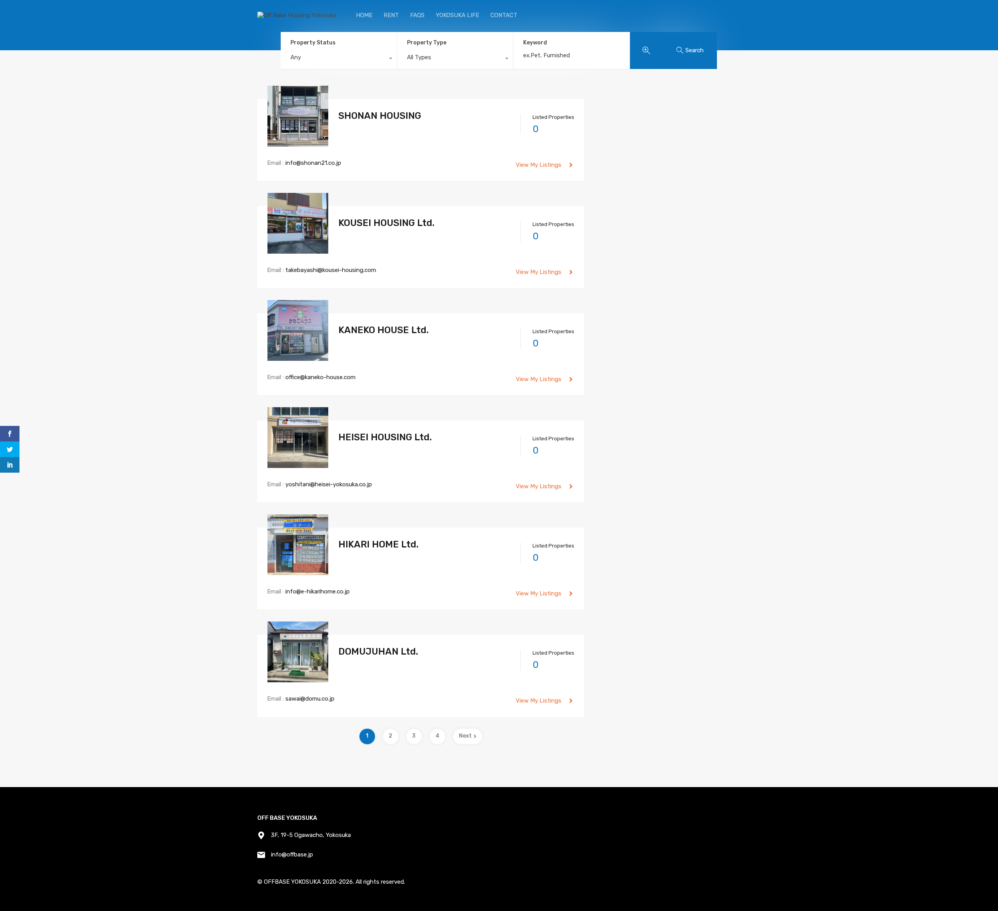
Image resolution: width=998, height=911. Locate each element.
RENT (391, 15)
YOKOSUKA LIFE (457, 15)
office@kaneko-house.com (320, 377)
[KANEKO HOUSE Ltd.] (297, 357)
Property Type (426, 42)
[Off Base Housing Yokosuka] (296, 15)
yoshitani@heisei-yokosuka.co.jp (328, 484)
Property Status (313, 42)
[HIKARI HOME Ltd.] (297, 571)
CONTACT (503, 15)
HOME (364, 15)
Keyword (535, 43)
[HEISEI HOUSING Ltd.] (297, 464)
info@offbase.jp (292, 854)
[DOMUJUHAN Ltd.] (297, 678)
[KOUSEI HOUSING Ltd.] (297, 250)
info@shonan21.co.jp (313, 162)
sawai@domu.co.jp (309, 698)
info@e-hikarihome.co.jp (317, 591)
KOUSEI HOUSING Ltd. (386, 222)
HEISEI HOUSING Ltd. (385, 437)
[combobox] (339, 59)
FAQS (417, 15)
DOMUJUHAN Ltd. (378, 651)
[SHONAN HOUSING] (297, 143)
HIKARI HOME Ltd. (378, 544)
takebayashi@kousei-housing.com (330, 270)
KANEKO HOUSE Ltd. (383, 330)
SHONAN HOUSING (379, 115)
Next (465, 736)
